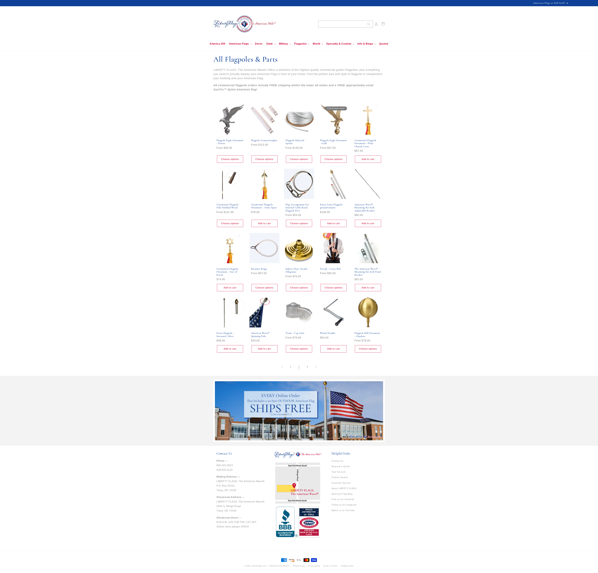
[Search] (368, 24)
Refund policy (299, 566)
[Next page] (315, 366)
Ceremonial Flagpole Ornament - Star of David (227, 271)
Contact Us (337, 461)
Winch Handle (327, 333)
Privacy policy (314, 566)
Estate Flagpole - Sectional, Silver (225, 334)
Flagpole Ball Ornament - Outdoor (367, 334)
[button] (240, 43)
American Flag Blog (342, 494)
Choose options (230, 159)
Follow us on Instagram (344, 504)
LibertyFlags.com (259, 566)
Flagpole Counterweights (264, 140)
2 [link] (299, 366)
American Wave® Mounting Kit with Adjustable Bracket (364, 207)
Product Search (340, 477)
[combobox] (345, 24)
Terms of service (330, 566)
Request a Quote (341, 466)
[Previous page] (282, 366)
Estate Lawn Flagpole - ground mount (332, 206)
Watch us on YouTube (343, 510)
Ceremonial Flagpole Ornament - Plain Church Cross (365, 143)
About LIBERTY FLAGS (344, 488)
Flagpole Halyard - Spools (295, 142)
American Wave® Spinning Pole (260, 334)
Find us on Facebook (343, 499)
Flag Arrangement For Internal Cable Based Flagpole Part (297, 207)
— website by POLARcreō (278, 566)
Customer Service (341, 483)
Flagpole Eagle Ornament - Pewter (229, 142)
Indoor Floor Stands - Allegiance (297, 270)
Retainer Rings (259, 268)
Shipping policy (347, 566)
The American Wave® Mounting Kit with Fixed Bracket (367, 271)
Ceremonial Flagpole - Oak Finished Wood (228, 206)
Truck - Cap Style (294, 333)
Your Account (339, 472)
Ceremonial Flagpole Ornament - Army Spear (264, 206)
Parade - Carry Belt (330, 268)
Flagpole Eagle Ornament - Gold (333, 142)
